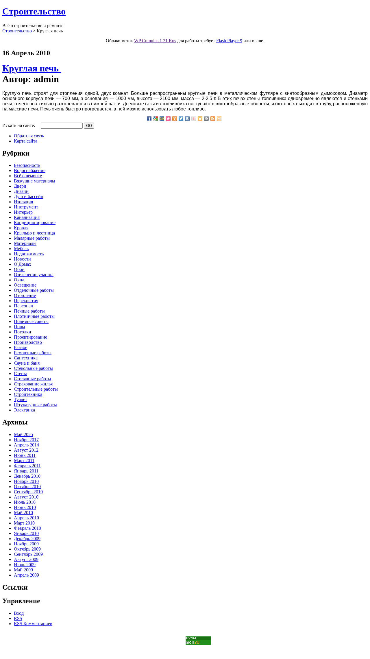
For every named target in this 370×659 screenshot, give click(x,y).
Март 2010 (24, 522)
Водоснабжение (29, 170)
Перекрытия (26, 300)
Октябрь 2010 (27, 486)
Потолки (22, 331)
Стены (20, 373)
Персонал (23, 305)
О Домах (22, 264)
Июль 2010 (25, 502)
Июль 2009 (25, 564)
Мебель (21, 248)
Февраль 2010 (27, 528)
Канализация (27, 217)
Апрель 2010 (26, 517)
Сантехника (26, 357)
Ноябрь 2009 (26, 543)
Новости (22, 258)
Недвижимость (29, 253)
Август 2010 (26, 496)
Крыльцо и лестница (34, 232)
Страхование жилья (33, 383)
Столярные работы (32, 378)
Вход (19, 613)
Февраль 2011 (27, 465)
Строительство (34, 11)
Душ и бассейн (28, 196)
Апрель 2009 (26, 575)
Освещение (25, 285)
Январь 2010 (26, 533)
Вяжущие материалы (34, 180)
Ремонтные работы (32, 352)
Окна (19, 279)
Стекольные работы (33, 368)
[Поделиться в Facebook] (149, 118)
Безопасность (27, 165)
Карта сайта (25, 141)
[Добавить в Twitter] (181, 118)
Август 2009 (26, 559)
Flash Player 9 (229, 40)
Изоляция (23, 201)
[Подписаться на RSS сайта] (212, 118)
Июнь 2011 (25, 455)
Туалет (20, 399)
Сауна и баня (27, 363)
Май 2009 (23, 569)
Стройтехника (28, 394)
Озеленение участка (33, 274)
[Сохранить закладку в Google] (155, 118)
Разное (20, 347)
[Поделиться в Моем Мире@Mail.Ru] (162, 118)
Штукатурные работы (35, 404)
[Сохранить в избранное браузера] (200, 118)
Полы (19, 326)
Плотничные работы (34, 316)
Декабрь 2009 (27, 538)
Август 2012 (26, 450)
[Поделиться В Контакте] (187, 118)
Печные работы (29, 311)
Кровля (21, 227)
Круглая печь (31, 68)
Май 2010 (23, 512)
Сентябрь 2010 (28, 491)
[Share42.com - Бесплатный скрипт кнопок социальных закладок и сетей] (219, 118)
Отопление (25, 295)
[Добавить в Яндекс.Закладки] (193, 118)
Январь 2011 (26, 470)
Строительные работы (36, 389)
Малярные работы (32, 238)
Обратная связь (29, 135)
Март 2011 (24, 460)
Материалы (25, 243)
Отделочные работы (34, 290)
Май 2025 (23, 434)
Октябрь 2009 (27, 549)
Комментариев (33, 623)
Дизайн (21, 191)
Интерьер (23, 212)
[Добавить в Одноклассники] (174, 118)
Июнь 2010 (25, 507)
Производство (28, 342)
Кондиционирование (35, 222)
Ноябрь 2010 (26, 481)
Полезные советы (31, 321)
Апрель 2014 (26, 444)
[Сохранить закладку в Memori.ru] (168, 118)
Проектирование (30, 337)
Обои (19, 269)
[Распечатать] (206, 118)
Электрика (24, 409)
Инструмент (26, 206)
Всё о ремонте (28, 175)
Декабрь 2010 (27, 476)
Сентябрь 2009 (28, 554)
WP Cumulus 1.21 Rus (155, 40)
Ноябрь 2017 (26, 439)
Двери (20, 186)
